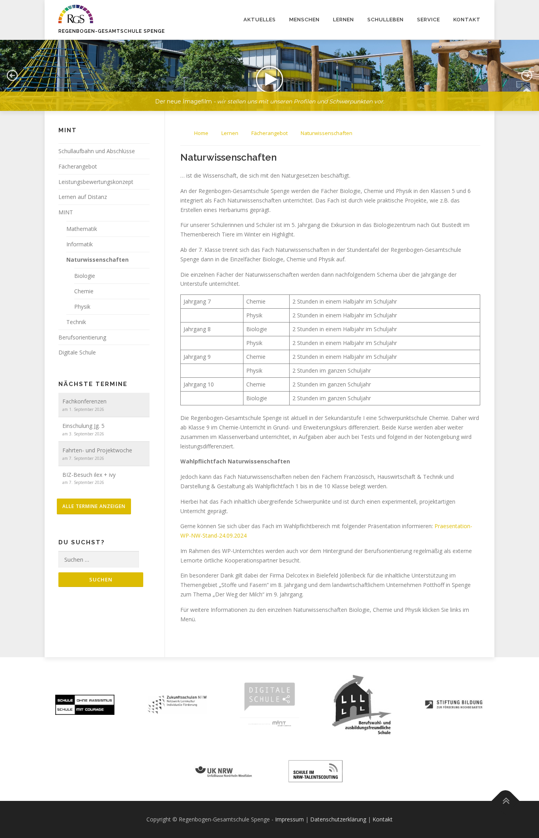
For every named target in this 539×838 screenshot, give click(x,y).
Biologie (84, 275)
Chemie (84, 291)
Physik (82, 306)
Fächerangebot (77, 166)
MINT (65, 212)
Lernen (343, 19)
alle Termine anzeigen (93, 506)
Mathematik (81, 228)
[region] (269, 69)
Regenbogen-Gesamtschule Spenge (111, 31)
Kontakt (467, 19)
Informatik (79, 244)
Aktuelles (259, 19)
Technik (76, 322)
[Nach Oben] (506, 801)
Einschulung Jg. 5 (83, 425)
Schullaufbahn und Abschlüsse (96, 151)
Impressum (289, 819)
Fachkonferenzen (84, 401)
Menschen (304, 19)
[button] (269, 75)
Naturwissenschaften (97, 259)
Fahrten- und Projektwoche (97, 450)
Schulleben (385, 19)
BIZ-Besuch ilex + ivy (89, 474)
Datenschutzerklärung (338, 819)
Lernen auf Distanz (82, 197)
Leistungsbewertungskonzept (95, 182)
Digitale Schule (77, 352)
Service (428, 19)
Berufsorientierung (82, 337)
